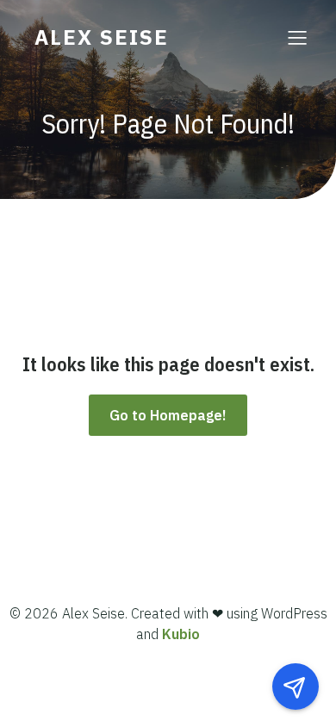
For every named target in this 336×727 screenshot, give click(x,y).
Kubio (181, 634)
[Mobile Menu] (297, 37)
